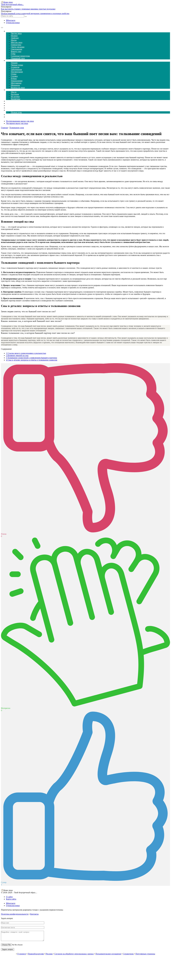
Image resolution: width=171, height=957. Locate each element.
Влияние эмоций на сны (17, 355)
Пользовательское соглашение (108, 954)
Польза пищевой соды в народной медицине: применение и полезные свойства (35, 13)
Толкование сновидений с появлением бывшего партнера (31, 358)
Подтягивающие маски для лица (20, 121)
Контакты (34, 914)
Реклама (49, 954)
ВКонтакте (10, 20)
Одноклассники (13, 23)
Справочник (128, 954)
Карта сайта (11, 899)
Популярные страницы (145, 954)
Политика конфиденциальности (14, 914)
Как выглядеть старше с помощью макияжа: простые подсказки (28, 9)
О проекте (21, 954)
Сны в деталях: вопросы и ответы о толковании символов (31, 360)
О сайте (9, 897)
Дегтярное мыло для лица (17, 123)
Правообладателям (36, 954)
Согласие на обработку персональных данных (74, 954)
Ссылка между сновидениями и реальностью (26, 353)
